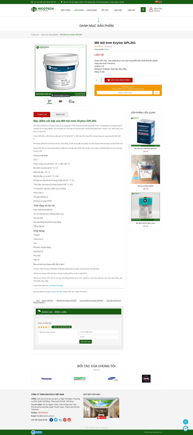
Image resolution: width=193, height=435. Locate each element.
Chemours (103, 428)
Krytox (97, 428)
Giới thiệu (65, 10)
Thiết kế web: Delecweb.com (153, 432)
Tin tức (105, 10)
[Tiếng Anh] (160, 2)
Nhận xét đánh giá (44, 323)
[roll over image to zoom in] (60, 70)
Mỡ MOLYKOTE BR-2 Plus (145, 223)
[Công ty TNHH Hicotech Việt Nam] (42, 9)
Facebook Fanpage (56, 285)
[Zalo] (185, 428)
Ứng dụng (92, 10)
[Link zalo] (60, 421)
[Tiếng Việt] (156, 2)
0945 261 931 (51, 2)
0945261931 (43, 413)
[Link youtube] (69, 420)
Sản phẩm (79, 10)
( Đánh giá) (108, 46)
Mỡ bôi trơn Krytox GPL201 (66, 301)
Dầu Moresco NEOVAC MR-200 (145, 148)
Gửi (156, 93)
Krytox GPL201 (47, 301)
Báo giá (118, 10)
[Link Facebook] (51, 420)
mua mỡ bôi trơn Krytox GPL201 (91, 301)
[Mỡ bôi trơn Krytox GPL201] (49, 103)
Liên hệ (131, 10)
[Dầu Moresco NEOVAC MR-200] (145, 146)
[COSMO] (146, 382)
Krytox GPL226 (57, 291)
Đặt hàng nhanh (128, 87)
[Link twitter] (56, 420)
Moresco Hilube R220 (145, 186)
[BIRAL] (113, 382)
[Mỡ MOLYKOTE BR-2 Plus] (145, 221)
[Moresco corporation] (47, 382)
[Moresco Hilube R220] (145, 183)
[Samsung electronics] (80, 382)
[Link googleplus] (65, 420)
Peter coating (89, 428)
